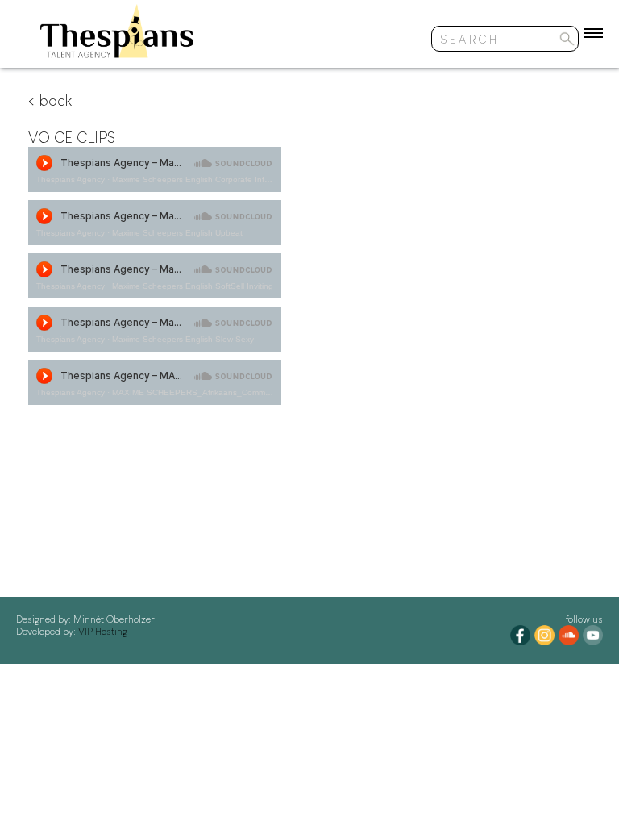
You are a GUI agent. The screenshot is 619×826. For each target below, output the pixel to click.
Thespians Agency (70, 179)
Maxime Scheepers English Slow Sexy (183, 339)
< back (50, 100)
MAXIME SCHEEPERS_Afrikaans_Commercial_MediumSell (222, 392)
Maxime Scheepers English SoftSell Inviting (192, 286)
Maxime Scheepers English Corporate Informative (204, 179)
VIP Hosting (101, 631)
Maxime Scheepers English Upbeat (177, 232)
